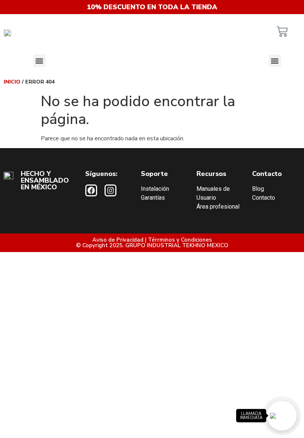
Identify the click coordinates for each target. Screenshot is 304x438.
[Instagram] (110, 190)
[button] (39, 61)
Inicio (12, 81)
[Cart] (282, 32)
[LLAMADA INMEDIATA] (282, 416)
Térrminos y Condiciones (180, 239)
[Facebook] (91, 190)
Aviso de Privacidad (117, 239)
